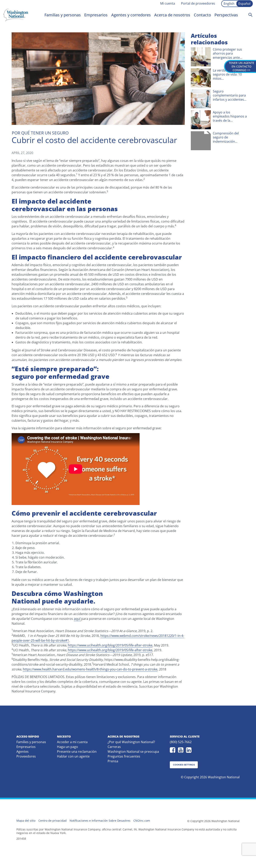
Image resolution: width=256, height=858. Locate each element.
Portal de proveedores (198, 3)
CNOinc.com (141, 820)
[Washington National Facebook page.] (173, 750)
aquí (77, 618)
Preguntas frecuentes (124, 756)
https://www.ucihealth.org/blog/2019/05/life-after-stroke (110, 645)
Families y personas (31, 742)
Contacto (202, 15)
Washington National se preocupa (133, 751)
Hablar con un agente (73, 756)
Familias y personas (62, 15)
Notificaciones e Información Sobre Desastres (100, 820)
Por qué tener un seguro (40, 133)
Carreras (114, 747)
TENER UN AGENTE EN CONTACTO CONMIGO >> (241, 66)
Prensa (113, 761)
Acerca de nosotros (172, 15)
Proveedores (26, 756)
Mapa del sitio (25, 820)
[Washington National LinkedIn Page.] (189, 750)
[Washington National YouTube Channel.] (181, 750)
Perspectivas (226, 15)
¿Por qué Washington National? (131, 742)
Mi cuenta (167, 3)
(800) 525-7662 (181, 742)
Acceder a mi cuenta (72, 742)
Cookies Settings (184, 765)
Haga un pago (67, 747)
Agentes (22, 751)
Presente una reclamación (77, 751)
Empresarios (96, 15)
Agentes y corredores (131, 15)
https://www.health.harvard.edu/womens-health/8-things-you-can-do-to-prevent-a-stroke (90, 669)
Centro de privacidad (52, 820)
